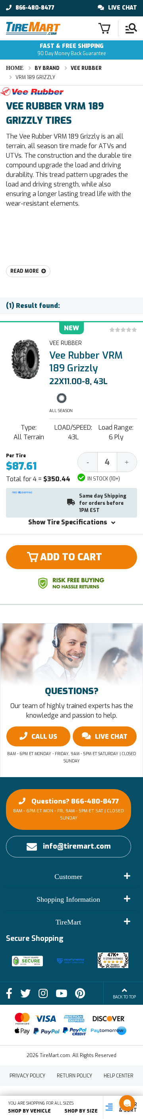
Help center (118, 1076)
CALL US (44, 736)
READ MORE (24, 271)
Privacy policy (27, 1076)
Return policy (74, 1076)
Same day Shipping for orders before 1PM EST (102, 503)
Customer (68, 877)
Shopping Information (68, 899)
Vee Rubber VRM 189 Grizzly (86, 362)
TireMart (68, 922)
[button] (127, 1103)
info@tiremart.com (77, 846)
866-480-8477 (34, 8)
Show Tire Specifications (67, 522)
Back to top (124, 997)
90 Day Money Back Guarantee (71, 50)
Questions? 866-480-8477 (68, 809)
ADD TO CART (71, 557)
